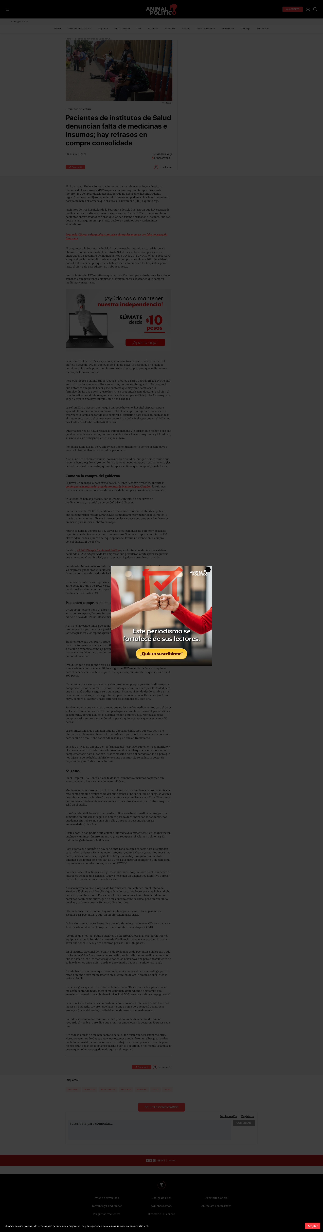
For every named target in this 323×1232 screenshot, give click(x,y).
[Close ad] (208, 569)
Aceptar (313, 1226)
